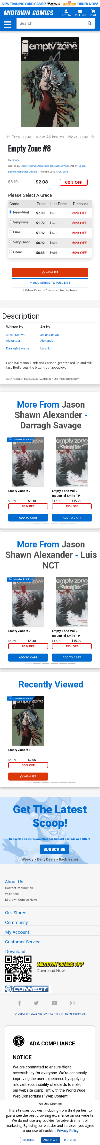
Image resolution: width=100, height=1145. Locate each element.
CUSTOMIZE (29, 1140)
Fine (16, 232)
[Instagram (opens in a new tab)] (72, 1004)
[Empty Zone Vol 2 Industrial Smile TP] (72, 462)
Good (17, 252)
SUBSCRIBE (54, 849)
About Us (14, 881)
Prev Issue (22, 136)
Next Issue (78, 136)
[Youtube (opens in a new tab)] (54, 1004)
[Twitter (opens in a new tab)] (36, 1004)
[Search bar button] (89, 23)
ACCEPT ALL (50, 1140)
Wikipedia (12, 894)
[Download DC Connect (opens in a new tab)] (52, 989)
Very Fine (20, 222)
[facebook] (19, 1004)
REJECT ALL (71, 1140)
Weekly (27, 859)
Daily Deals (46, 859)
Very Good (22, 242)
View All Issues (50, 136)
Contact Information (19, 888)
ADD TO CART (28, 517)
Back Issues (69, 859)
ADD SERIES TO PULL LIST (51, 282)
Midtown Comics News (21, 899)
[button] (66, 13)
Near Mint (21, 212)
